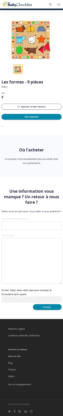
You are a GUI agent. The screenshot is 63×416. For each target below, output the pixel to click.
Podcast (12, 369)
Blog (10, 362)
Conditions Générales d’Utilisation (24, 335)
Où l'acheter (31, 116)
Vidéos (11, 376)
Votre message (7, 235)
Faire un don (14, 356)
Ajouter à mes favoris (33, 106)
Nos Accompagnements (19, 384)
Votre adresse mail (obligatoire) (14, 219)
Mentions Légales (16, 328)
